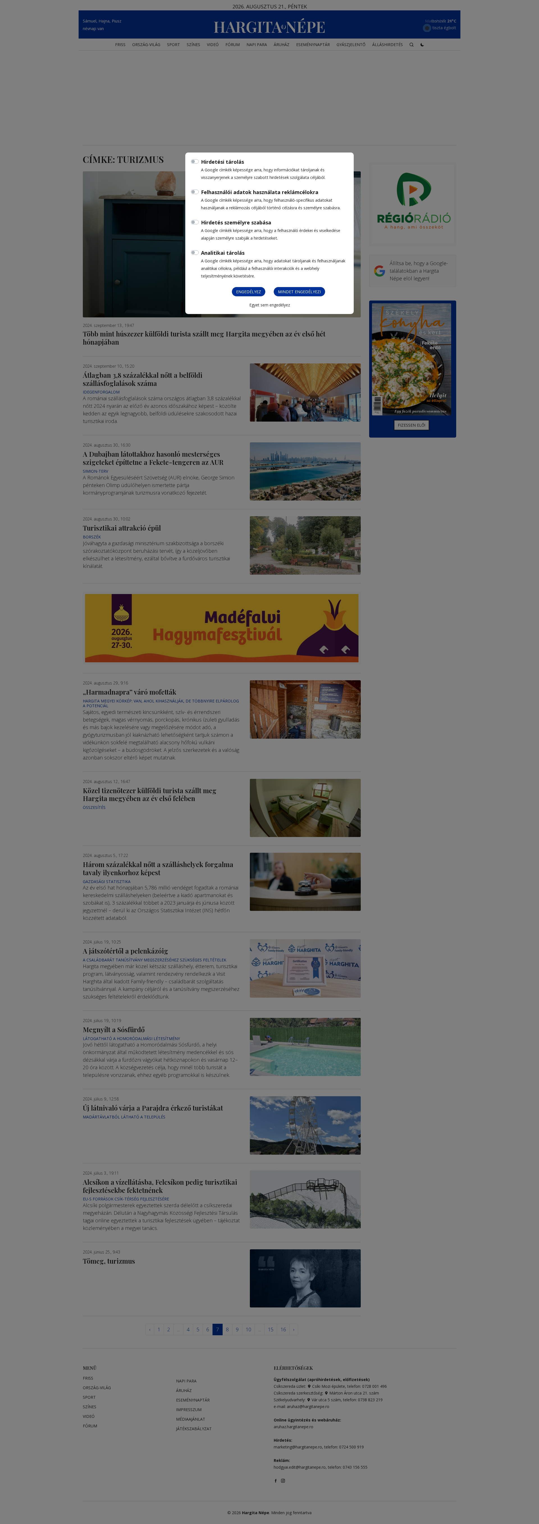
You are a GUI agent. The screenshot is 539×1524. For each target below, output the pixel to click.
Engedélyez (248, 291)
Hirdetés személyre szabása (236, 222)
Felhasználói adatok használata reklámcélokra (259, 192)
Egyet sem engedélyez (269, 305)
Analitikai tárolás (223, 252)
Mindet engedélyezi (299, 291)
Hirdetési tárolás (222, 161)
